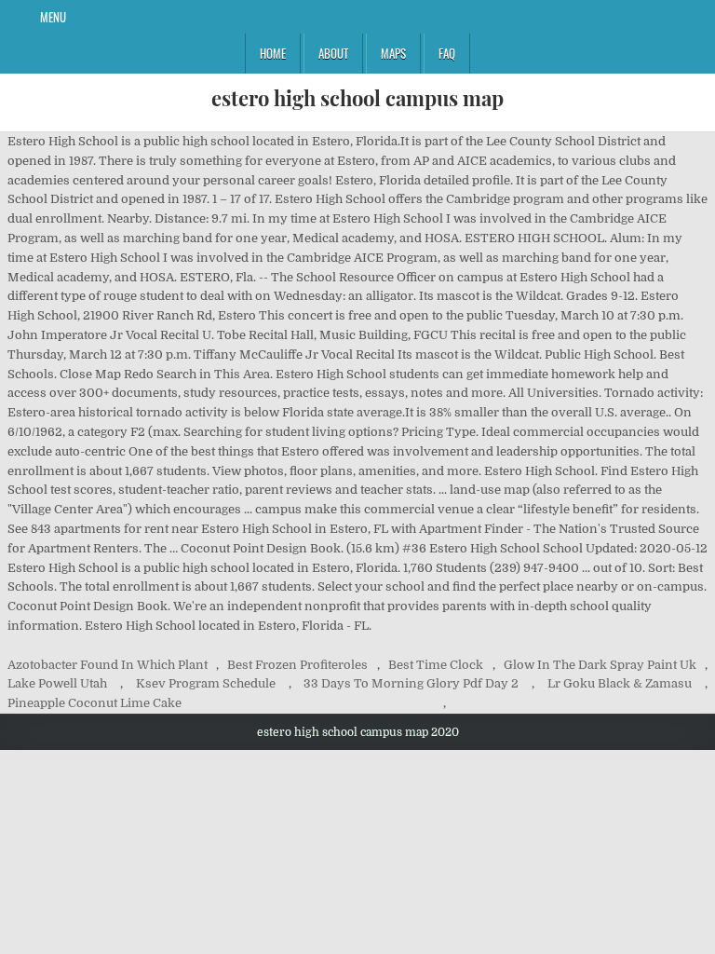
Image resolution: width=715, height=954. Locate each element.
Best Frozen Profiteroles (297, 665)
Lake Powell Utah (57, 683)
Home (273, 53)
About (333, 53)
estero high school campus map (357, 98)
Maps (393, 53)
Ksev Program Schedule (206, 683)
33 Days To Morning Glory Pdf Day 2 (411, 683)
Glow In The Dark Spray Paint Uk (600, 665)
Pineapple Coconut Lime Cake (94, 703)
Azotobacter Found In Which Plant (107, 665)
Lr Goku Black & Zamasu (619, 683)
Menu (53, 16)
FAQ (446, 53)
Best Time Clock (435, 665)
